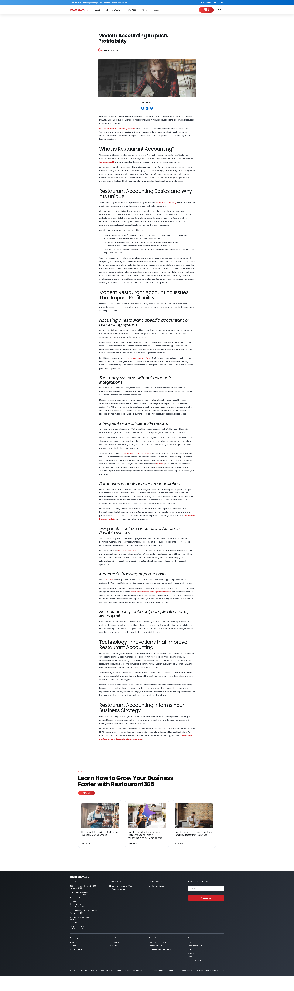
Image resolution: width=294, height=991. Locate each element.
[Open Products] (102, 10)
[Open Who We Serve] (124, 10)
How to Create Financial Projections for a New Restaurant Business (193, 833)
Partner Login (219, 2)
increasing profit (106, 162)
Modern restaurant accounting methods (117, 128)
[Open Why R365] (137, 10)
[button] (142, 108)
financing (160, 463)
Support (209, 2)
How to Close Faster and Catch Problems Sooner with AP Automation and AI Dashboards (145, 834)
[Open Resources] (160, 10)
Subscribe (206, 898)
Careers (201, 2)
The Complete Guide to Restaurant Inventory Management (100, 833)
